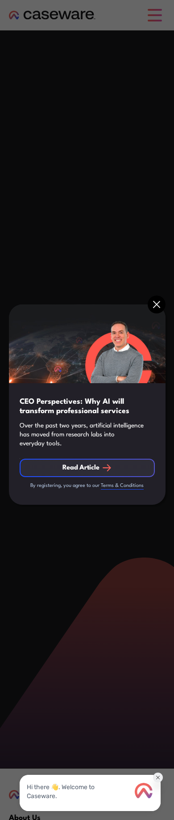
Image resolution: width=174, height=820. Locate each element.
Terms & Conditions (122, 485)
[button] (157, 304)
